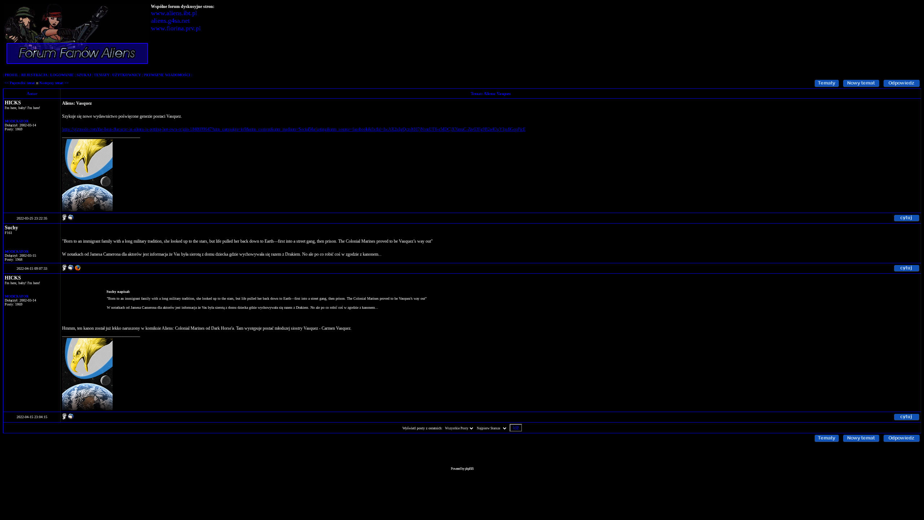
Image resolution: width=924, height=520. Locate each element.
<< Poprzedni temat (19, 83)
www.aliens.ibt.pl (174, 13)
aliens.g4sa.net (170, 20)
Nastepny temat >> (54, 83)
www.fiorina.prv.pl (176, 28)
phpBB (469, 469)
